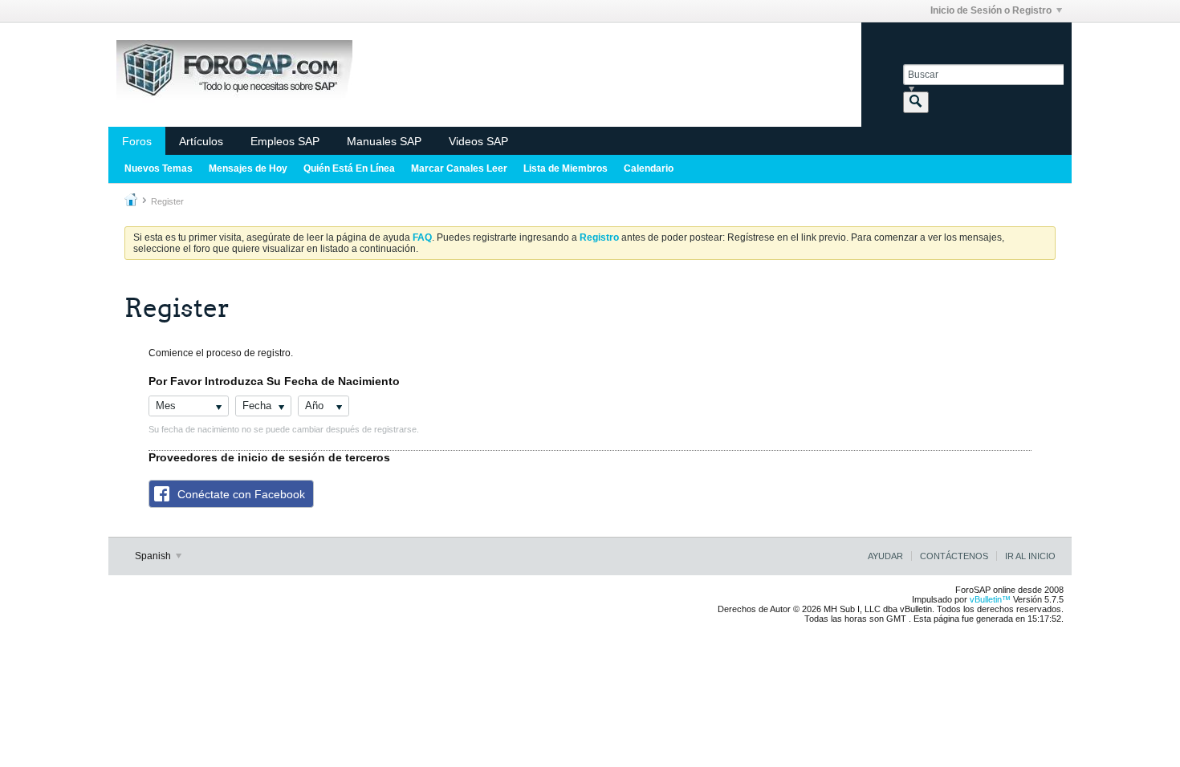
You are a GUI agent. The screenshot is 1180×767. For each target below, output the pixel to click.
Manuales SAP (384, 141)
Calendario (648, 168)
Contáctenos (954, 556)
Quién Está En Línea (349, 168)
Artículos (201, 141)
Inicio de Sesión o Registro (991, 10)
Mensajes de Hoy (248, 168)
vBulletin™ (990, 599)
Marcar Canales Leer (459, 168)
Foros (137, 141)
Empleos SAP (284, 141)
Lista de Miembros (565, 168)
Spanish (154, 556)
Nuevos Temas (158, 168)
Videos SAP (478, 141)
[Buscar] (916, 102)
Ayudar (885, 556)
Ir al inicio (1030, 556)
